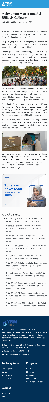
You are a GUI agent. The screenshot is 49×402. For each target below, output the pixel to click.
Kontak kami (7, 378)
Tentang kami (7, 368)
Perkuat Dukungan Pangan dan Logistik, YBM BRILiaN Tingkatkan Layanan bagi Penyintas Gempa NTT (25, 276)
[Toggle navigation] (44, 4)
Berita (4, 372)
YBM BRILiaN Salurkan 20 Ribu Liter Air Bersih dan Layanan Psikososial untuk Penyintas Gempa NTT (26, 248)
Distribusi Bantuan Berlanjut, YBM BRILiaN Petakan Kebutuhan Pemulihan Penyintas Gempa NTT (24, 228)
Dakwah (29, 368)
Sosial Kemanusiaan (34, 382)
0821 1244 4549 (24, 351)
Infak (4, 397)
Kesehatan (30, 375)
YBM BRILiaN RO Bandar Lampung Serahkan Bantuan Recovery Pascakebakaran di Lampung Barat (26, 296)
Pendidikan (31, 378)
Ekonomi (30, 372)
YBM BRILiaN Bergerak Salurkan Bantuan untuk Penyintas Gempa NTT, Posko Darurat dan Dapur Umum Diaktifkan (26, 286)
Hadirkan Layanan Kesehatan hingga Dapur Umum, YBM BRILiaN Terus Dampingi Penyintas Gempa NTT (26, 238)
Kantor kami (7, 375)
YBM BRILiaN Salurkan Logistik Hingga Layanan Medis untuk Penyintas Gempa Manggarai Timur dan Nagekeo (26, 266)
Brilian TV (6, 393)
